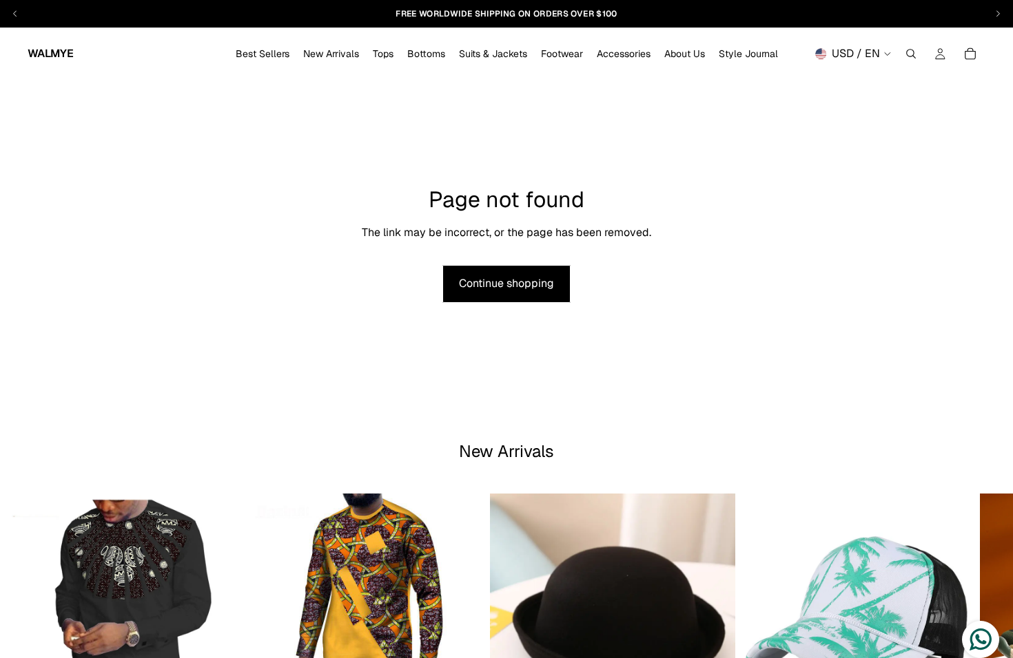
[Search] (911, 54)
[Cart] (970, 54)
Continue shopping (506, 283)
